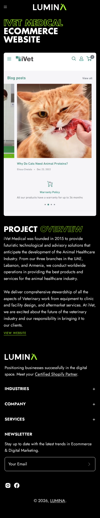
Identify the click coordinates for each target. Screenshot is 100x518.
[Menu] (5, 7)
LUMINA (57, 501)
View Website (15, 333)
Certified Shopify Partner (56, 374)
